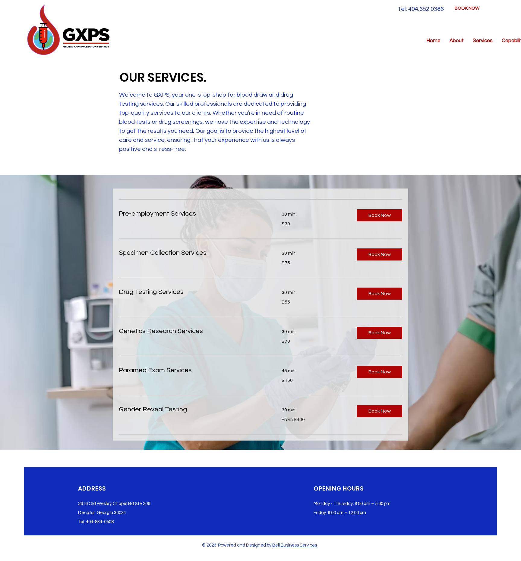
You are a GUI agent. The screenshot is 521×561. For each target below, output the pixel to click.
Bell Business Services (294, 545)
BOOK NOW (467, 8)
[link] (193, 213)
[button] (379, 215)
